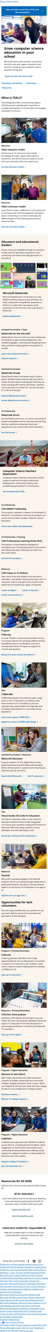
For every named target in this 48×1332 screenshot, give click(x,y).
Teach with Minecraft (11, 776)
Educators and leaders (12, 83)
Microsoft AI (5, 1295)
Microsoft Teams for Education (23, 1283)
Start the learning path (22, 1216)
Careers (9, 1311)
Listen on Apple (8, 590)
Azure (41, 1300)
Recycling (15, 1330)
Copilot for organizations (35, 1267)
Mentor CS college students (14, 1099)
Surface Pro (5, 1264)
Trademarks (39, 1328)
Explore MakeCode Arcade (13, 396)
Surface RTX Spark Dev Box (12, 1267)
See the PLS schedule (11, 558)
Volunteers (31, 83)
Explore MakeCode (11, 316)
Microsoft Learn (26, 1303)
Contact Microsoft (38, 1325)
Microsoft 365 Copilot (15, 1300)
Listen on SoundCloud (11, 595)
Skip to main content (9, 1)
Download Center (37, 1272)
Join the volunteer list (11, 1166)
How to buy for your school (25, 1286)
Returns (25, 1275)
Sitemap (26, 1325)
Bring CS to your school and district (17, 654)
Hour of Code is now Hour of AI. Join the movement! (22, 11)
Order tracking (36, 1275)
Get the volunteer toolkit (13, 227)
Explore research (9, 358)
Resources (6, 88)
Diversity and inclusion (37, 1314)
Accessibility (5, 1317)
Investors (22, 1314)
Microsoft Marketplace (10, 1308)
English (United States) (10, 1319)
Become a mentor (9, 1094)
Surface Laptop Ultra (34, 1264)
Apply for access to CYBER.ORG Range (18, 722)
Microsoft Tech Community (28, 1306)
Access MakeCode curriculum (14, 400)
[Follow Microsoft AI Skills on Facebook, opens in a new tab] (28, 1261)
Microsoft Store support (10, 1275)
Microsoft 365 (6, 1297)
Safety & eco (5, 1330)
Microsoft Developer (9, 1303)
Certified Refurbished (9, 1278)
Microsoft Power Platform (24, 1297)
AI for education (14, 1292)
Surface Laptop (17, 1264)
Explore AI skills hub (21, 1209)
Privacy (3, 1328)
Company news (35, 1311)
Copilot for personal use (10, 1270)
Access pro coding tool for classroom (18, 836)
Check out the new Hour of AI (18, 76)
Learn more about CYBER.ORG (15, 717)
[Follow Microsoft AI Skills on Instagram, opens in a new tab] (39, 1261)
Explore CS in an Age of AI (13, 895)
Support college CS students (14, 1161)
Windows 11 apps (7, 1272)
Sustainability (17, 1317)
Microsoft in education (19, 1281)
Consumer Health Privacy (11, 1325)
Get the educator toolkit (12, 167)
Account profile (22, 1272)
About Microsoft (21, 1311)
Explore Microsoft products (34, 1270)
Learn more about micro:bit (14, 353)
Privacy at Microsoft (9, 1314)
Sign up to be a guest (11, 1034)
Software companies (30, 1308)
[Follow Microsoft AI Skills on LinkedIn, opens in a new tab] (34, 1261)
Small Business (32, 1300)
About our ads (26, 1330)
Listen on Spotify (30, 590)
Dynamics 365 (34, 1295)
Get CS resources (35, 776)
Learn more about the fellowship (16, 526)
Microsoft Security (19, 1295)
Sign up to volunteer (10, 975)
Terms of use (27, 1328)
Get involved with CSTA (13, 491)
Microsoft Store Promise (30, 1278)
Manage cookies (14, 1328)
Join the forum (8, 432)
